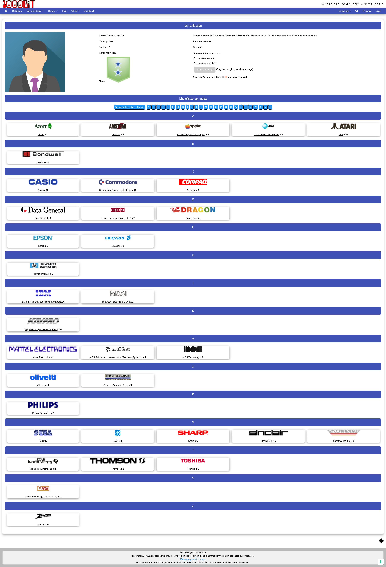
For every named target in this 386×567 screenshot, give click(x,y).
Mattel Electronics (41, 357)
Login (378, 11)
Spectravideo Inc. (341, 441)
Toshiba (191, 468)
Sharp (191, 441)
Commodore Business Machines (115, 190)
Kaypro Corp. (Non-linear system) (41, 329)
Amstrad (116, 134)
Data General (41, 218)
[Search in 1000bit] (356, 11)
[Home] (6, 11)
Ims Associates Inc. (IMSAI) (116, 301)
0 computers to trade (204, 58)
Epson (41, 246)
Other (74, 11)
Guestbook (89, 11)
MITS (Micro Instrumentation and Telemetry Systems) (115, 357)
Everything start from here (193, 559)
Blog (64, 11)
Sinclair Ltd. (266, 441)
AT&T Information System (266, 134)
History (52, 11)
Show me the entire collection (129, 107)
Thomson (116, 468)
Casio (41, 190)
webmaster (170, 562)
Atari (341, 134)
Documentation (34, 11)
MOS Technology (191, 357)
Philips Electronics (41, 413)
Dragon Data (191, 218)
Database (17, 11)
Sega (41, 441)
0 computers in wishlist (205, 63)
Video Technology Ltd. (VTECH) (41, 496)
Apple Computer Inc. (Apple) (191, 134)
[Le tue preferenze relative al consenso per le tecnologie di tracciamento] (381, 562)
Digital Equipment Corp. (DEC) (116, 218)
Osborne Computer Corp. (115, 385)
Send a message (204, 69)
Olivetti (40, 385)
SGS (116, 441)
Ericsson (116, 246)
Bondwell (41, 162)
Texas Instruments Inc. (41, 468)
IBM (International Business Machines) (41, 301)
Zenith (41, 524)
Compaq (191, 190)
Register (367, 11)
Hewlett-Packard (41, 273)
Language (344, 11)
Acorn (41, 134)
